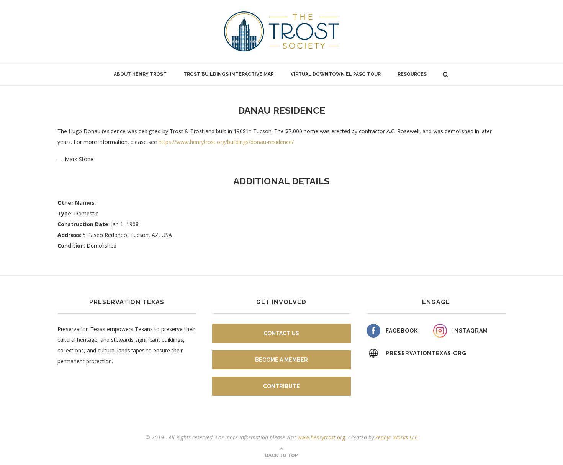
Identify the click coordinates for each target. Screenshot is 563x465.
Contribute (281, 386)
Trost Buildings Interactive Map (228, 74)
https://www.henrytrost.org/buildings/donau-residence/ (226, 141)
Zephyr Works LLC (396, 437)
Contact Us (281, 333)
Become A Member (281, 360)
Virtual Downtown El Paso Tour (336, 74)
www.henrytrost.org (321, 437)
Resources (412, 74)
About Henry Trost (140, 74)
